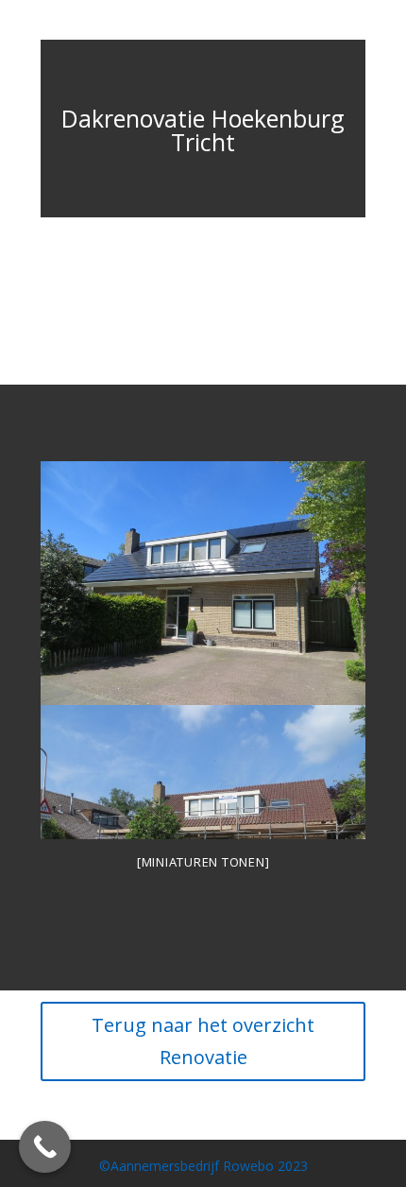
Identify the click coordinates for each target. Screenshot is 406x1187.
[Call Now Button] (45, 1147)
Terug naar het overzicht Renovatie (203, 1041)
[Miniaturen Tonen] (203, 861)
